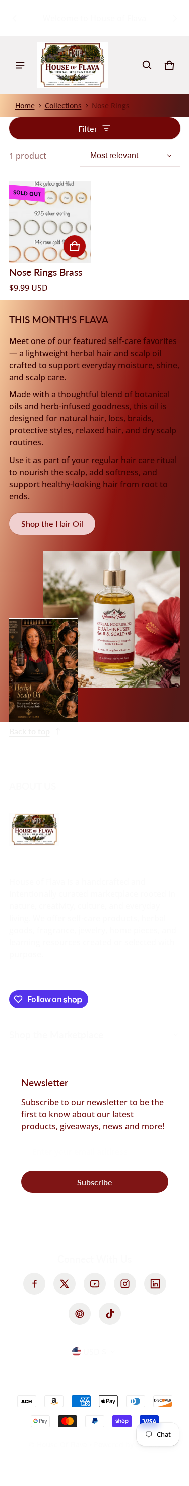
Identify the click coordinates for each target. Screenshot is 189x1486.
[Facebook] (34, 1284)
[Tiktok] (110, 1314)
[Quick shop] (75, 246)
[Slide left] (14, 18)
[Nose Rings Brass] (50, 222)
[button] (147, 65)
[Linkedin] (155, 1284)
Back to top (29, 731)
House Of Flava (63, 1444)
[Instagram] (125, 1284)
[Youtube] (95, 1284)
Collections (63, 105)
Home (25, 105)
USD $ (94, 1351)
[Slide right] (174, 18)
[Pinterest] (80, 1314)
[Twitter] (64, 1284)
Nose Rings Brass (45, 272)
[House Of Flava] (72, 65)
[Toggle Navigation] (20, 65)
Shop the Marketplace (56, 1034)
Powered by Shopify (127, 1444)
